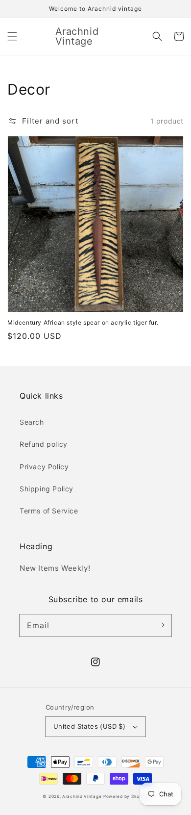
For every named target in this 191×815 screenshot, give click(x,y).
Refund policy (44, 444)
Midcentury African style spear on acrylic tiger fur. (82, 322)
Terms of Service (49, 511)
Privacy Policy (44, 466)
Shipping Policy (46, 488)
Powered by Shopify (125, 796)
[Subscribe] (160, 625)
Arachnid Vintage (81, 796)
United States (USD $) (89, 726)
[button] (12, 36)
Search (32, 422)
